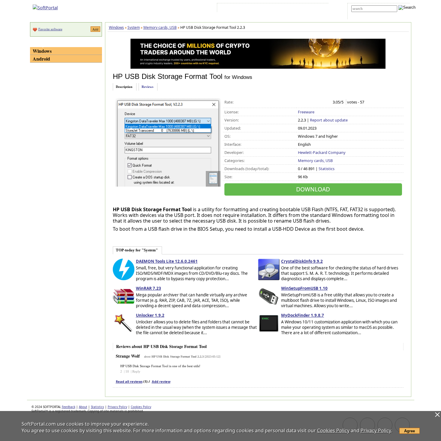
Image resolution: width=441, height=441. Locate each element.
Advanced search (365, 14)
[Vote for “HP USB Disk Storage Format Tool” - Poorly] (307, 102)
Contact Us (285, 8)
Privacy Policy (117, 407)
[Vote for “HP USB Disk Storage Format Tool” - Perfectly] (326, 102)
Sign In (229, 8)
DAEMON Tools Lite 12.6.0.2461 (167, 261)
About (83, 407)
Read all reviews (129, 381)
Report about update (329, 120)
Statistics (326, 168)
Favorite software (50, 29)
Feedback (68, 407)
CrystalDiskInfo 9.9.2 (302, 261)
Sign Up (246, 8)
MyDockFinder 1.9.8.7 (302, 315)
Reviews (147, 86)
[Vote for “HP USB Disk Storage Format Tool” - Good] (320, 102)
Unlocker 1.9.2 (150, 315)
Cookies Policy (141, 407)
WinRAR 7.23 (148, 288)
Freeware (306, 112)
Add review (161, 381)
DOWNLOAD (313, 189)
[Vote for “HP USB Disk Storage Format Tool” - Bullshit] (301, 102)
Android (41, 58)
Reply (136, 371)
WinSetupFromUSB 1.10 (304, 288)
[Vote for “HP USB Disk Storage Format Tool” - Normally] (313, 102)
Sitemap (265, 8)
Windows (42, 50)
